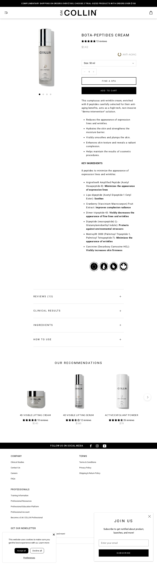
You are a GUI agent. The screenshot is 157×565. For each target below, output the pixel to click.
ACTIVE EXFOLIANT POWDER (121, 415)
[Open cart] (150, 13)
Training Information (19, 495)
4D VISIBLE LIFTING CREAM (35, 415)
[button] (89, 41)
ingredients (43, 325)
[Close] (149, 516)
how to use (42, 339)
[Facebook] (89, 445)
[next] (147, 397)
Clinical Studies (17, 462)
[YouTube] (104, 445)
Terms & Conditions (87, 462)
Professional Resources (21, 501)
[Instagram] (97, 445)
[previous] (9, 397)
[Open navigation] (6, 12)
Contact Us (15, 468)
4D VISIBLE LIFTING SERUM (78, 415)
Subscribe (123, 553)
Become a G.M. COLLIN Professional (27, 517)
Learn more (44, 542)
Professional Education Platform (25, 506)
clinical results (47, 310)
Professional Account (20, 512)
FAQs (13, 479)
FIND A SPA (109, 81)
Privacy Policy (85, 468)
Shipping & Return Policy (89, 473)
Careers (14, 473)
